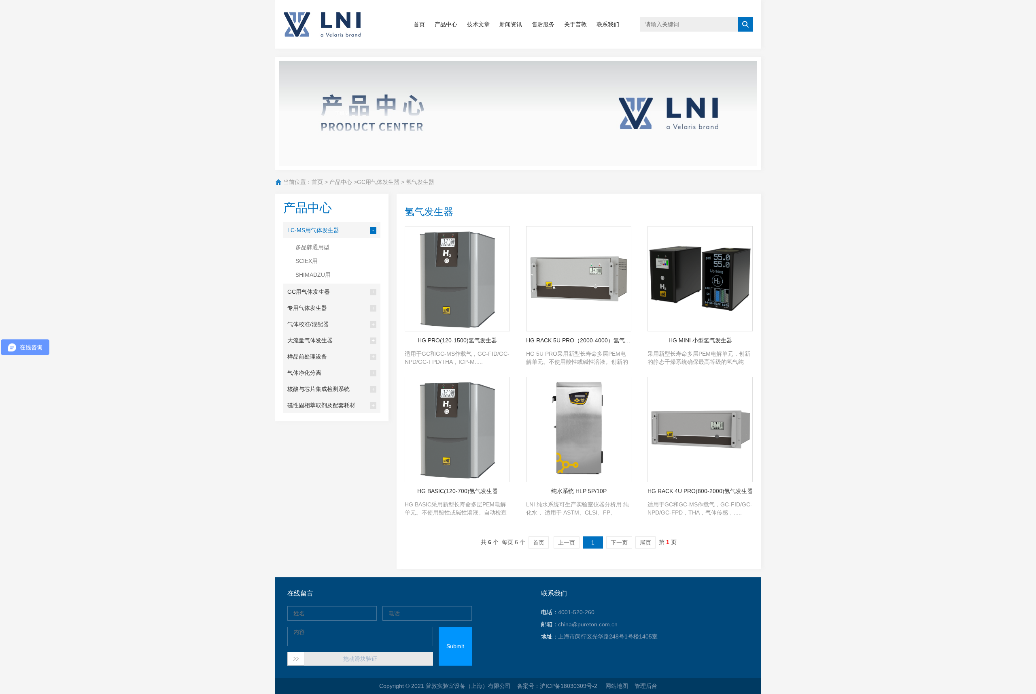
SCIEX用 (306, 261)
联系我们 (608, 24)
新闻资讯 (510, 24)
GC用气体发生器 (378, 182)
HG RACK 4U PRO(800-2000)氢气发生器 (700, 491)
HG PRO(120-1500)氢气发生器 (457, 340)
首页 (419, 24)
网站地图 (616, 686)
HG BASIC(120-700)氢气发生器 (457, 491)
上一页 (566, 542)
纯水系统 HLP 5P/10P (579, 491)
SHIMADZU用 (313, 274)
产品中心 (446, 24)
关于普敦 (575, 24)
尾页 (645, 542)
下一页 (619, 542)
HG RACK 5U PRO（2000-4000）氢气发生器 (578, 340)
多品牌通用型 (312, 247)
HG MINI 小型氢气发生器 (700, 340)
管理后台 (646, 686)
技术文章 (478, 24)
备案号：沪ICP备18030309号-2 (558, 686)
